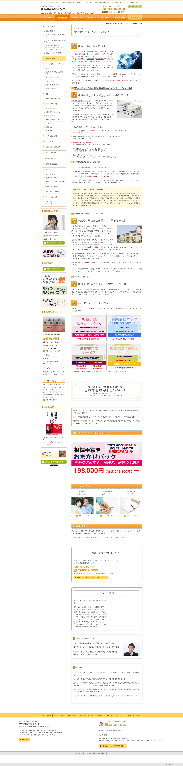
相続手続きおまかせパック (80, 101)
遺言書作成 (100, 59)
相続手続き (75, 531)
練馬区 (54, 387)
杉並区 (49, 387)
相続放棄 (91, 59)
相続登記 (84, 531)
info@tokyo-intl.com (52, 342)
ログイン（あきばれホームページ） (172, 764)
